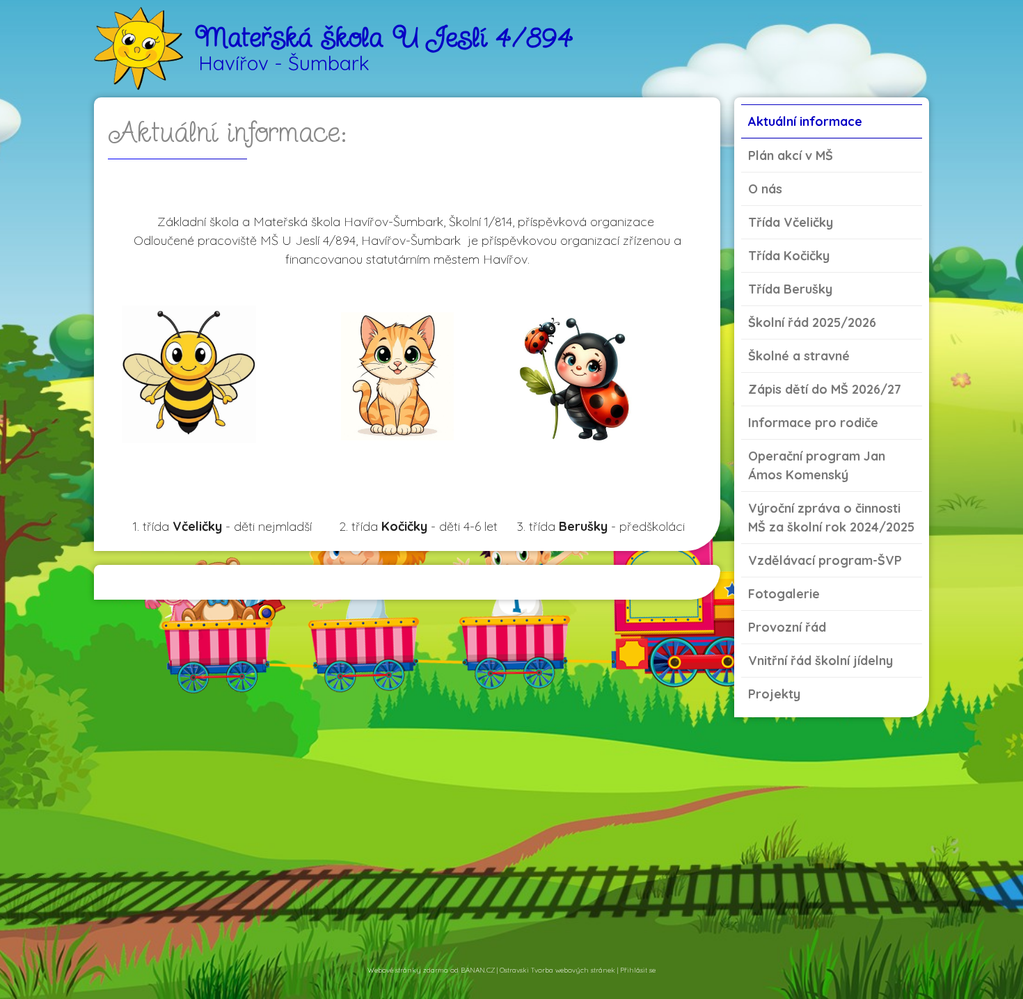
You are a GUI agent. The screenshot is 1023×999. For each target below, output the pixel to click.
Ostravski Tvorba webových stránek (557, 970)
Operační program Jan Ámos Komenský (816, 465)
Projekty (774, 694)
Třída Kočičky (789, 256)
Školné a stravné (799, 356)
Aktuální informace (805, 121)
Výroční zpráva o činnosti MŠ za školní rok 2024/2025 (831, 517)
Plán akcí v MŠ (790, 155)
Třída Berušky (790, 289)
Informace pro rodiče (813, 423)
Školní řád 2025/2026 (812, 322)
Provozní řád (787, 627)
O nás (765, 189)
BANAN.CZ (478, 970)
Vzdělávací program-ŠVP (825, 560)
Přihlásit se (638, 970)
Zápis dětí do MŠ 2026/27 (824, 389)
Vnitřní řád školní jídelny (820, 661)
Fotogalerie (784, 594)
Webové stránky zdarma (407, 970)
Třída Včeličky (790, 222)
